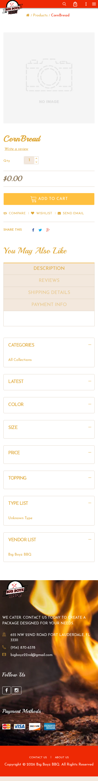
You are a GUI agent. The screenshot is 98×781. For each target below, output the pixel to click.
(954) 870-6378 (22, 648)
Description (49, 268)
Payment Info (49, 305)
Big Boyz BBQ (19, 554)
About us (62, 757)
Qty (6, 161)
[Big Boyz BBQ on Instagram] (16, 690)
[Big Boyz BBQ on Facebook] (6, 690)
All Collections (20, 360)
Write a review (16, 149)
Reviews (49, 280)
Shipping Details (49, 293)
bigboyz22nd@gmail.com (31, 655)
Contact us (38, 757)
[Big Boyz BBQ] (28, 15)
